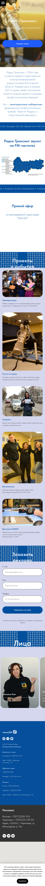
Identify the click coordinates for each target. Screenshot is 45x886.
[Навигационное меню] (3, 3)
